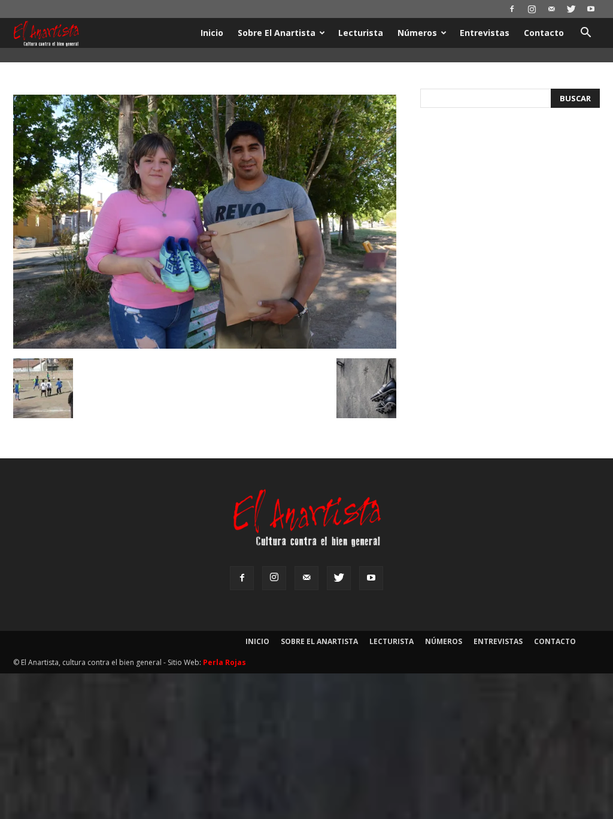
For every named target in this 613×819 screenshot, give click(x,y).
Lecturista (360, 32)
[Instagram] (532, 9)
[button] (585, 34)
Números (417, 32)
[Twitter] (571, 9)
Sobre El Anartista (276, 32)
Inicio (212, 32)
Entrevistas (484, 32)
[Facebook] (512, 9)
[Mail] (551, 9)
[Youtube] (591, 9)
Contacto (544, 32)
